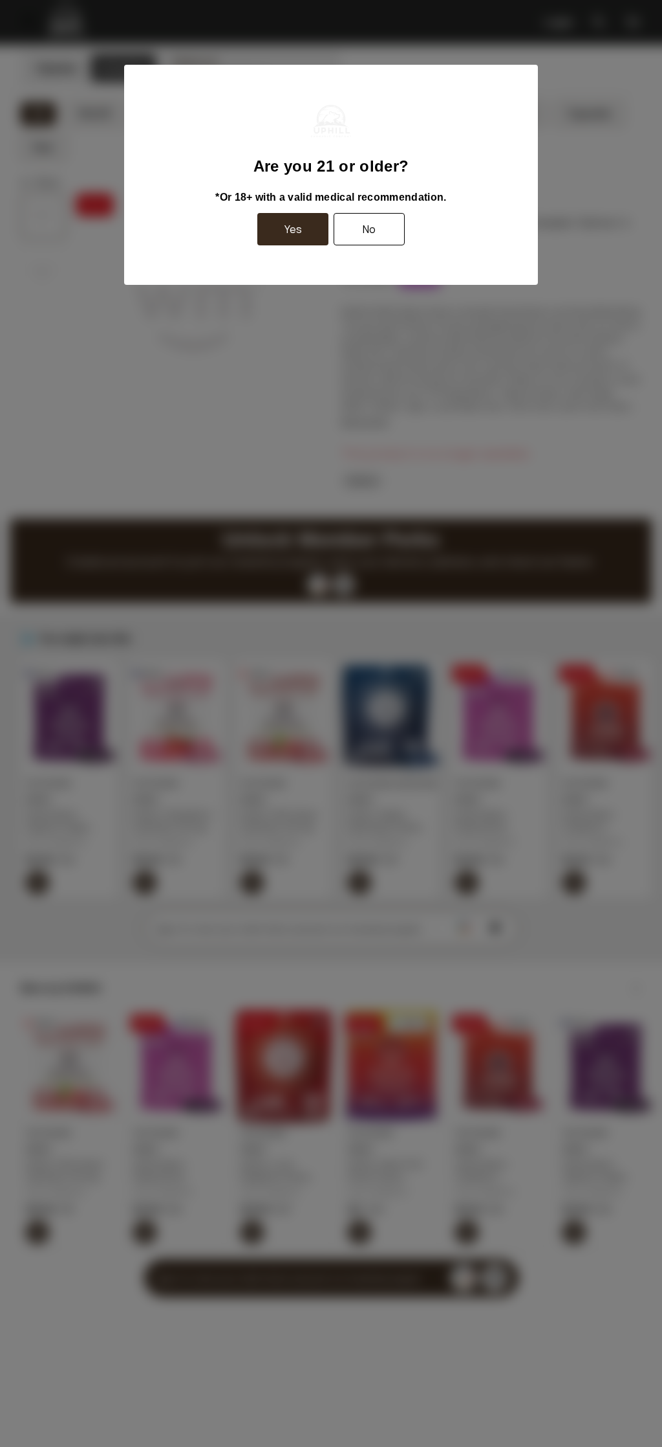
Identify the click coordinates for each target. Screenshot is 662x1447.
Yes (293, 229)
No (369, 229)
